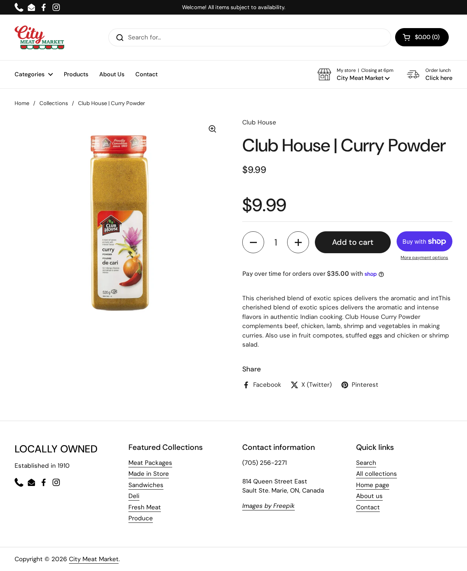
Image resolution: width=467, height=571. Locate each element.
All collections (376, 474)
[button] (355, 74)
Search (366, 463)
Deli (133, 496)
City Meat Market (94, 559)
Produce (140, 518)
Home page (372, 485)
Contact (368, 507)
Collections (53, 103)
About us (369, 496)
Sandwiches (145, 485)
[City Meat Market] (39, 37)
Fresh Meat (144, 507)
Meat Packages (150, 463)
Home (22, 103)
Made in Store (148, 474)
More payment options (424, 258)
